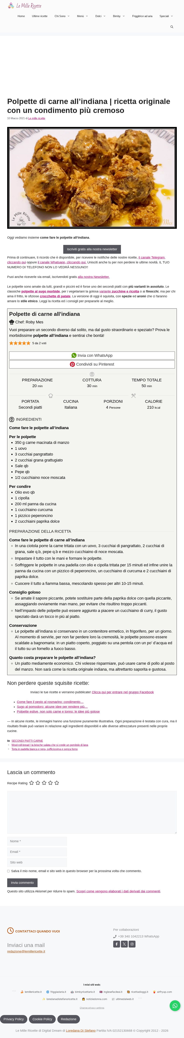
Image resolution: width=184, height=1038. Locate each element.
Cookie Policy (42, 1019)
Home (21, 16)
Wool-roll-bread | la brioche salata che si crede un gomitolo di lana (50, 744)
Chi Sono (60, 16)
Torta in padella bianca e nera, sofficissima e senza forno (45, 749)
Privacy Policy (14, 1019)
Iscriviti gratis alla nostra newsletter (92, 249)
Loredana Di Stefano (81, 1030)
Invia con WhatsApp (94, 355)
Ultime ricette (39, 16)
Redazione (68, 1019)
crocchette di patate (55, 296)
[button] (172, 27)
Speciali (164, 16)
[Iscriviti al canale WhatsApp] (175, 1005)
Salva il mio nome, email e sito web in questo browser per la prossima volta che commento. (76, 871)
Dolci (98, 16)
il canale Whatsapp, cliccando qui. (62, 262)
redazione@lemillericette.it (26, 951)
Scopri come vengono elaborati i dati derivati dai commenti (118, 891)
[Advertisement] (92, 70)
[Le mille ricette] (25, 5)
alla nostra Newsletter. (94, 277)
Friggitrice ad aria (142, 16)
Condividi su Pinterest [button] (94, 364)
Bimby (117, 16)
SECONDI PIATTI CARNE (27, 740)
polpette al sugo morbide (40, 291)
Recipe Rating (17, 783)
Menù (80, 16)
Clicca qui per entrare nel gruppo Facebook (123, 692)
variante (119, 291)
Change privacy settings (92, 1007)
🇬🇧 (110, 991)
